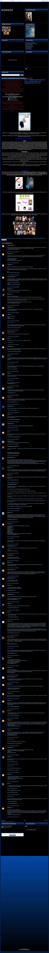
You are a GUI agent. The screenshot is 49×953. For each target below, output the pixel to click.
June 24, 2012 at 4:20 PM (13, 737)
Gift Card (26, 238)
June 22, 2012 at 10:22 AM (13, 536)
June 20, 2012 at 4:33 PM (13, 378)
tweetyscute (10, 423)
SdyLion (9, 467)
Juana (8, 700)
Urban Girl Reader (28, 48)
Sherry (9, 373)
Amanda (9, 523)
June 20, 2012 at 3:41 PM (13, 353)
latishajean (9, 747)
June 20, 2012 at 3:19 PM (13, 344)
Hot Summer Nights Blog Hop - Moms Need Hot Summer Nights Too (34, 81)
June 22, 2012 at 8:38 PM (13, 583)
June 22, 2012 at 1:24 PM (13, 543)
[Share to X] (4, 239)
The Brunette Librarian (12, 446)
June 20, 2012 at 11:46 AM (13, 291)
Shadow (9, 719)
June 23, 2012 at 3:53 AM (13, 635)
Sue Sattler (9, 346)
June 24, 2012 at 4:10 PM (13, 728)
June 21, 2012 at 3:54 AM (13, 439)
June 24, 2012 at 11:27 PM (13, 794)
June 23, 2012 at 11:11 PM (13, 698)
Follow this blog (12, 835)
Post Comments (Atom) (9, 821)
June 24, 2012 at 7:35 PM (13, 764)
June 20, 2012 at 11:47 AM (13, 305)
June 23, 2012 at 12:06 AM (13, 609)
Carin (8, 657)
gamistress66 (10, 245)
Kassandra (9, 387)
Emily (8, 355)
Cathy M (9, 396)
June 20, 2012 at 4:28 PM (13, 371)
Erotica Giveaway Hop (19, 238)
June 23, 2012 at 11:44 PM (13, 708)
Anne (8, 338)
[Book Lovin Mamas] (26, 826)
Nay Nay (9, 288)
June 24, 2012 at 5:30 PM (13, 754)
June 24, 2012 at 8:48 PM (13, 772)
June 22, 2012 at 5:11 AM (12, 521)
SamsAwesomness (29, 46)
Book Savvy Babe (28, 44)
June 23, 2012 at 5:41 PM (13, 655)
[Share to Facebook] (6, 239)
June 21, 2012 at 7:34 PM (13, 482)
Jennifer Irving (10, 331)
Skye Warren (42, 238)
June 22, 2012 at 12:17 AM (13, 510)
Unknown (9, 253)
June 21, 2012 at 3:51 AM (13, 421)
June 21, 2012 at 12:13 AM (13, 412)
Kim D (8, 585)
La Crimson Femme (11, 484)
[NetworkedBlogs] (12, 833)
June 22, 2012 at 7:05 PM (13, 567)
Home (25, 820)
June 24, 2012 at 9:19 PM (13, 781)
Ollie (8, 783)
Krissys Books (10, 457)
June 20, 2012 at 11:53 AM (13, 312)
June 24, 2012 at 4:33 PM (13, 745)
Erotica (12, 238)
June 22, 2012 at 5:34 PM (13, 560)
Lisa (8, 611)
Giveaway (31, 238)
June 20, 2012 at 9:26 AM (13, 262)
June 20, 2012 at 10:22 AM (13, 274)
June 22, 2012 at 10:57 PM (13, 592)
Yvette (8, 314)
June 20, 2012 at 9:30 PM (13, 404)
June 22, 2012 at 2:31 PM (13, 553)
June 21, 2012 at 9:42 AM (13, 455)
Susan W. (9, 667)
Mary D (9, 474)
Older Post (46, 820)
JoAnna (9, 756)
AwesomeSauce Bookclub (30, 42)
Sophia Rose (10, 594)
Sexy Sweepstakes (11, 676)
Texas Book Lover (11, 545)
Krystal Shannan (11, 276)
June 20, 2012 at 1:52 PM (13, 329)
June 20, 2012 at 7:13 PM (13, 385)
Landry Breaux (10, 569)
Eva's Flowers (10, 636)
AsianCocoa (10, 406)
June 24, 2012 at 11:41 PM (13, 805)
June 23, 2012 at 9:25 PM (13, 682)
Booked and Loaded (29, 45)
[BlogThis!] (3, 239)
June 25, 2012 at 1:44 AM (13, 816)
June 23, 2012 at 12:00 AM (13, 601)
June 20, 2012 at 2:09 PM (13, 336)
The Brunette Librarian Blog (13, 453)
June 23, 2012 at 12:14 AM (13, 619)
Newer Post (3, 820)
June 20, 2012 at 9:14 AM (13, 251)
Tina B (8, 774)
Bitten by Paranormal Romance (31, 43)
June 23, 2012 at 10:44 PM (13, 691)
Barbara (9, 512)
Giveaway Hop (36, 238)
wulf (8, 414)
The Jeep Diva (28, 47)
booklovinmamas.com (12, 95)
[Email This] (2, 239)
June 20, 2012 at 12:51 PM (13, 320)
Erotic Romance (7, 238)
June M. (9, 621)
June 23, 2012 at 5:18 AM (13, 646)
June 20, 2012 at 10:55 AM (13, 286)
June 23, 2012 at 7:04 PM (13, 665)
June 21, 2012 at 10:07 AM (13, 465)
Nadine (9, 603)
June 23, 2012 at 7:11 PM (12, 674)
